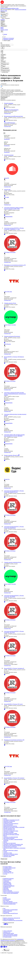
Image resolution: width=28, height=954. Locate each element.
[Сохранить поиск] (2, 51)
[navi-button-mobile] (2, 31)
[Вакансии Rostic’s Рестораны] (15, 243)
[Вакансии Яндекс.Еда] (15, 470)
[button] (2, 27)
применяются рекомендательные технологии (12, 940)
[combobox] (7, 45)
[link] (3, 24)
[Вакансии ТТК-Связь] (15, 281)
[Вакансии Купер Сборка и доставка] (15, 317)
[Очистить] (2, 48)
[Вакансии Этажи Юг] (15, 169)
